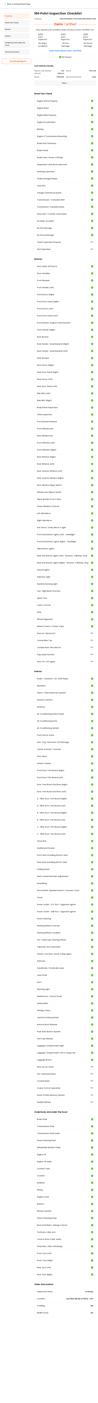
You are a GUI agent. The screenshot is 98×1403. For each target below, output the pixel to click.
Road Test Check (11, 23)
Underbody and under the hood (15, 44)
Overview (8, 16)
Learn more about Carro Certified (65, 51)
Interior (8, 36)
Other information (12, 52)
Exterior (8, 29)
